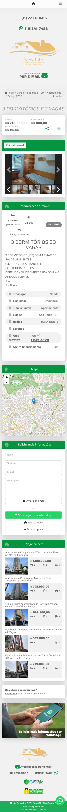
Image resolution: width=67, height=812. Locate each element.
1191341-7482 (36, 28)
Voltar (58, 96)
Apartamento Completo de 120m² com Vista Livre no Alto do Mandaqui (31, 553)
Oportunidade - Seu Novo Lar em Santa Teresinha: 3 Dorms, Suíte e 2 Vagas (32, 657)
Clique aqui (11, 693)
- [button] (7, 382)
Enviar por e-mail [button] (34, 501)
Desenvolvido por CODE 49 (33, 809)
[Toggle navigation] (60, 4)
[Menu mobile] (33, 4)
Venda (20, 93)
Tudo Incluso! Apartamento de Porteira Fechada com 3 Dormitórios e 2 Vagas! (31, 605)
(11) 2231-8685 (34, 18)
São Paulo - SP (35, 93)
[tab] (15, 145)
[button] (9, 169)
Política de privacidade (33, 806)
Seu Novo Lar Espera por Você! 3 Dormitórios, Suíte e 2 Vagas (33, 631)
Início (10, 93)
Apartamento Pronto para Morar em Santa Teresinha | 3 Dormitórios (28, 579)
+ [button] (7, 377)
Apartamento (54, 93)
